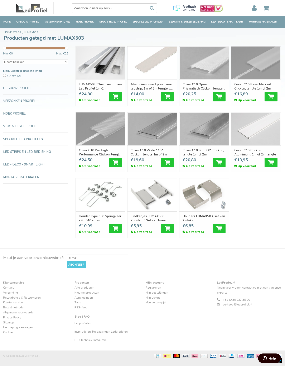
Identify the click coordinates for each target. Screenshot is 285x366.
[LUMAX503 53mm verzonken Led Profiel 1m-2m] (100, 63)
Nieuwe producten (86, 293)
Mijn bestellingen (157, 293)
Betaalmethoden (14, 307)
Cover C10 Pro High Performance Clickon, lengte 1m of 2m (100, 152)
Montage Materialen (263, 21)
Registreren (153, 288)
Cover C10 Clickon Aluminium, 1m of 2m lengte (255, 152)
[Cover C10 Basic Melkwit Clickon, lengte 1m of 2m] (256, 63)
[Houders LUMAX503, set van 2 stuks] (204, 194)
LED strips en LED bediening (187, 21)
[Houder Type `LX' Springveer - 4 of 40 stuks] (100, 194)
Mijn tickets (153, 298)
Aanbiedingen (83, 298)
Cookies (8, 332)
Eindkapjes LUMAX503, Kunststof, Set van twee (148, 218)
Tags (77, 302)
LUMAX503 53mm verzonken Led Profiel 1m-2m (100, 86)
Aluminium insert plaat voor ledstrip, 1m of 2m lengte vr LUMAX (151, 86)
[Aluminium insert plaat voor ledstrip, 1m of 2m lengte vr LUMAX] (152, 63)
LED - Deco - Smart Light (227, 21)
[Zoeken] (150, 8)
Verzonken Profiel (57, 21)
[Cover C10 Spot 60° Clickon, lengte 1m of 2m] (204, 128)
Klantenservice (13, 302)
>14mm (14, 76)
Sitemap (8, 322)
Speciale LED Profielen (148, 21)
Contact (8, 288)
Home (7, 21)
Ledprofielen (82, 323)
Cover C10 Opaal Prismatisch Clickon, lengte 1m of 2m (203, 86)
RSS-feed (80, 307)
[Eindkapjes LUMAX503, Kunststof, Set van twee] (152, 194)
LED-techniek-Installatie (90, 340)
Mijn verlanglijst (156, 302)
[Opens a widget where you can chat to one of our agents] (269, 358)
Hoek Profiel (85, 21)
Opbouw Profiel (27, 21)
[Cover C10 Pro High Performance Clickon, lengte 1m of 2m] (100, 128)
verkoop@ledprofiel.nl (237, 305)
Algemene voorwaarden (19, 312)
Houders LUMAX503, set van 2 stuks (204, 218)
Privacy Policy (12, 317)
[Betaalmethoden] (157, 355)
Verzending (10, 293)
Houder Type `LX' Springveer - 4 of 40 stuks (100, 218)
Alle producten (84, 288)
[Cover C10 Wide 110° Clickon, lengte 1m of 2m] (152, 128)
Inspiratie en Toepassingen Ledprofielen (101, 332)
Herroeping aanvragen (18, 327)
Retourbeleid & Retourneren (22, 298)
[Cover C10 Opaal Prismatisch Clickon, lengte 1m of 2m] (204, 63)
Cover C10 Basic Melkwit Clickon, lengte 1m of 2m (252, 86)
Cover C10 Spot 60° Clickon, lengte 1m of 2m (203, 152)
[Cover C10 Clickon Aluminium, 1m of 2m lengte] (256, 128)
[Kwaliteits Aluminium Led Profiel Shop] (35, 8)
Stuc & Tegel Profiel (113, 21)
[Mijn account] (254, 8)
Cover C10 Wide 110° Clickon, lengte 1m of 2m (149, 152)
